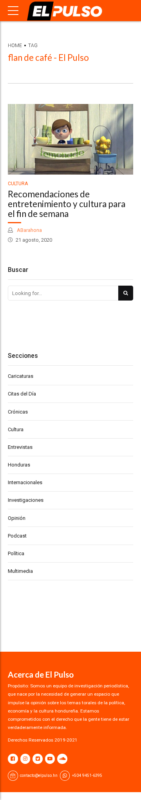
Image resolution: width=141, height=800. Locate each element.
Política (16, 553)
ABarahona (29, 230)
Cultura (18, 183)
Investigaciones (25, 500)
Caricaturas (20, 376)
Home (15, 45)
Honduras (19, 465)
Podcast (17, 536)
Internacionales (25, 482)
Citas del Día (22, 394)
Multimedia (20, 571)
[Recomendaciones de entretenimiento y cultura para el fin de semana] (70, 139)
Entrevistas (20, 447)
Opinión (16, 518)
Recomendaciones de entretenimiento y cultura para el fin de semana (66, 204)
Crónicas (18, 412)
